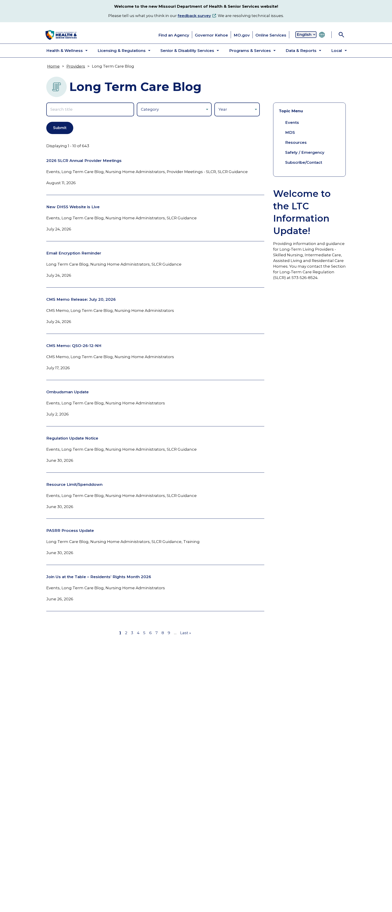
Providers (75, 66)
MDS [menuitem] (290, 132)
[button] (63, 50)
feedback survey (194, 15)
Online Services (270, 35)
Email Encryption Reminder (73, 253)
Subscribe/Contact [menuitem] (303, 162)
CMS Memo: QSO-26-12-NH (73, 345)
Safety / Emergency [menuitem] (304, 152)
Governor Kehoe (211, 35)
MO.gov (242, 35)
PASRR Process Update (70, 530)
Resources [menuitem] (296, 142)
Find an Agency (173, 35)
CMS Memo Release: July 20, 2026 (81, 299)
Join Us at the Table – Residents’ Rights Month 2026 (98, 577)
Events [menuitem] (292, 122)
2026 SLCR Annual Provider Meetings (84, 160)
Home (53, 66)
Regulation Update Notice (72, 438)
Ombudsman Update (67, 392)
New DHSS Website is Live (73, 207)
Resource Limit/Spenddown (74, 484)
